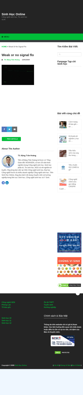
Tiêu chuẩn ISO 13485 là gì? (74, 167)
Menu (6, 37)
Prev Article (12, 139)
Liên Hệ (56, 365)
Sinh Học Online (13, 14)
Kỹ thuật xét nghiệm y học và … (74, 138)
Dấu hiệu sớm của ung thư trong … (74, 153)
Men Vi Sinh (76, 365)
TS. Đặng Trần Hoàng (12, 60)
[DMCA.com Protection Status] (69, 288)
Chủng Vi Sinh (65, 365)
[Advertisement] (54, 17)
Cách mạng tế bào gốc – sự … (73, 124)
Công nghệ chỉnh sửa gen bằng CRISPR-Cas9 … (68, 184)
